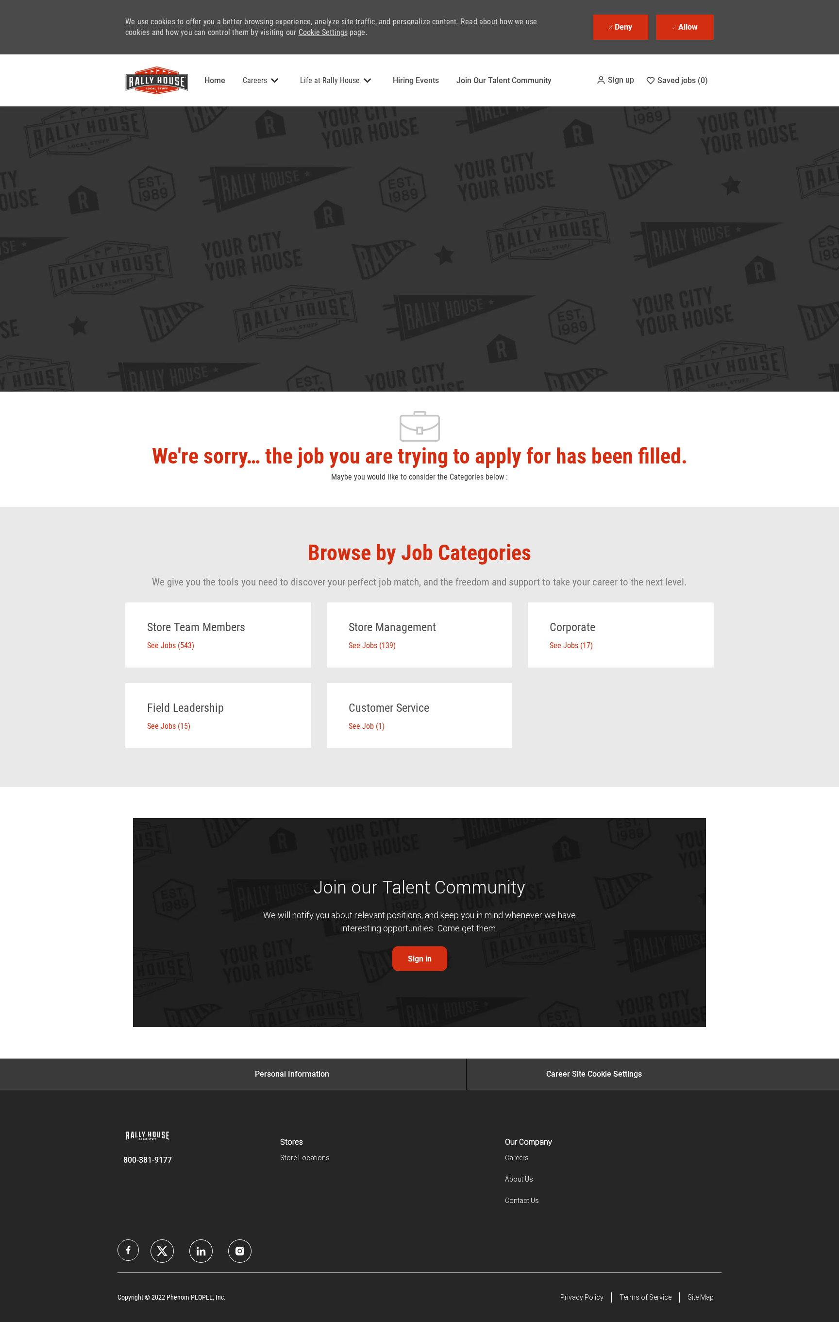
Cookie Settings (323, 32)
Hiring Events (416, 80)
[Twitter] (201, 1251)
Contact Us (522, 1200)
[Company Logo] (149, 80)
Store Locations (305, 1158)
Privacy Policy (582, 1297)
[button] (615, 80)
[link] (419, 958)
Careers (517, 1158)
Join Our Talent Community (504, 80)
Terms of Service (645, 1297)
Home (214, 80)
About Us (519, 1179)
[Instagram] (240, 1251)
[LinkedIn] (162, 1251)
